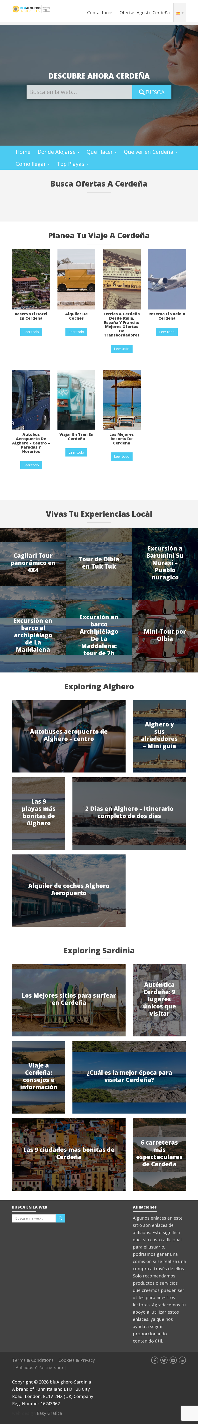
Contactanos (100, 12)
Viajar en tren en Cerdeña (76, 436)
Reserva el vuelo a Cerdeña (166, 316)
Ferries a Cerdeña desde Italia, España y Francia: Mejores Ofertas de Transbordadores (122, 324)
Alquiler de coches (76, 316)
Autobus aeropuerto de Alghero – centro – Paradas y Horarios (31, 443)
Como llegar (31, 163)
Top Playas (71, 163)
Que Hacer (100, 151)
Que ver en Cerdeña (149, 151)
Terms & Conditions (33, 1360)
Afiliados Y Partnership (40, 1367)
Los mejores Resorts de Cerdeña (121, 438)
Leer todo (31, 331)
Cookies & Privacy (76, 1360)
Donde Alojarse (57, 151)
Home (23, 151)
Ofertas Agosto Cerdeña (145, 12)
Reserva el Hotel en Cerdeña (31, 316)
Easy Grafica (49, 1413)
